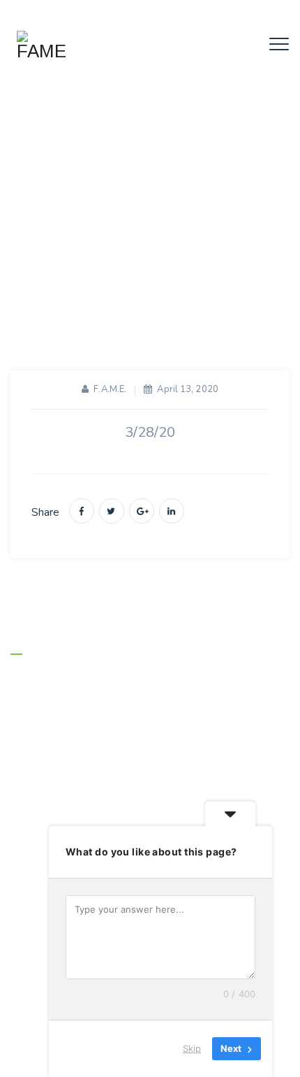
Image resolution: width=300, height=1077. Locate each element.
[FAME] (40, 45)
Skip (192, 1048)
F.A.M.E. (109, 389)
